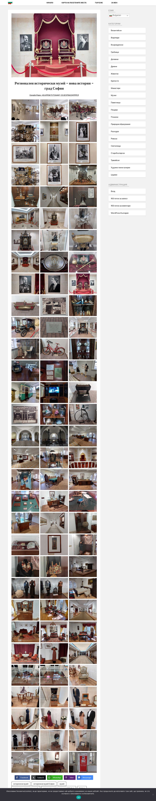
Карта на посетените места (74, 3)
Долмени (114, 59)
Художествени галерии (120, 167)
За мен (114, 3)
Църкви (114, 175)
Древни (114, 66)
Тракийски (115, 160)
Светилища (116, 146)
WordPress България (119, 213)
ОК (79, 797)
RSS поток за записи (119, 198)
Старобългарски (118, 153)
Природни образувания (120, 124)
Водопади (115, 37)
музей (62, 784)
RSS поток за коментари (120, 206)
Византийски (116, 30)
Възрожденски (117, 45)
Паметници (115, 102)
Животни (114, 74)
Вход (113, 191)
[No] (153, 794)
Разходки (115, 131)
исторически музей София (44, 784)
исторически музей (20, 784)
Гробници (115, 52)
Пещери (114, 110)
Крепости (115, 81)
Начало (50, 3)
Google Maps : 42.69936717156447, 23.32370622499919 (54, 95)
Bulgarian (116, 15)
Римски (114, 138)
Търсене (99, 3)
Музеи (113, 95)
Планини (114, 117)
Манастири (115, 88)
